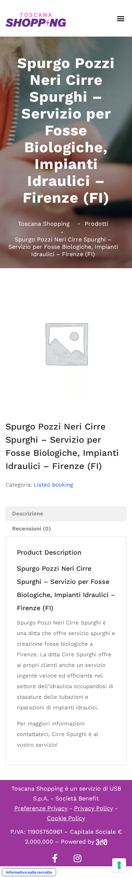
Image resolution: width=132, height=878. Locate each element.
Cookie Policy (66, 818)
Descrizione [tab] (27, 513)
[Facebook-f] (54, 858)
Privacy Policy (93, 808)
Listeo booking (53, 484)
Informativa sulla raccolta (29, 872)
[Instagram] (77, 858)
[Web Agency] (101, 841)
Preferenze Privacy (40, 808)
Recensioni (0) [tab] (31, 528)
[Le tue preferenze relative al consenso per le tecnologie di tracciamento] (119, 865)
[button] (120, 18)
